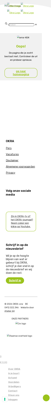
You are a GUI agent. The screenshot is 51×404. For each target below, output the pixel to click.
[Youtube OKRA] (9, 202)
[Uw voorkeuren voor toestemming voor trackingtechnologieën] (4, 399)
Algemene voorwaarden (20, 166)
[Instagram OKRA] (11, 202)
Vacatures (12, 154)
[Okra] (20, 9)
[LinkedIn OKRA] (12, 202)
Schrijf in (15, 280)
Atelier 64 (9, 311)
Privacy (10, 172)
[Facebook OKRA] (7, 202)
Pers (9, 148)
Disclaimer (12, 160)
